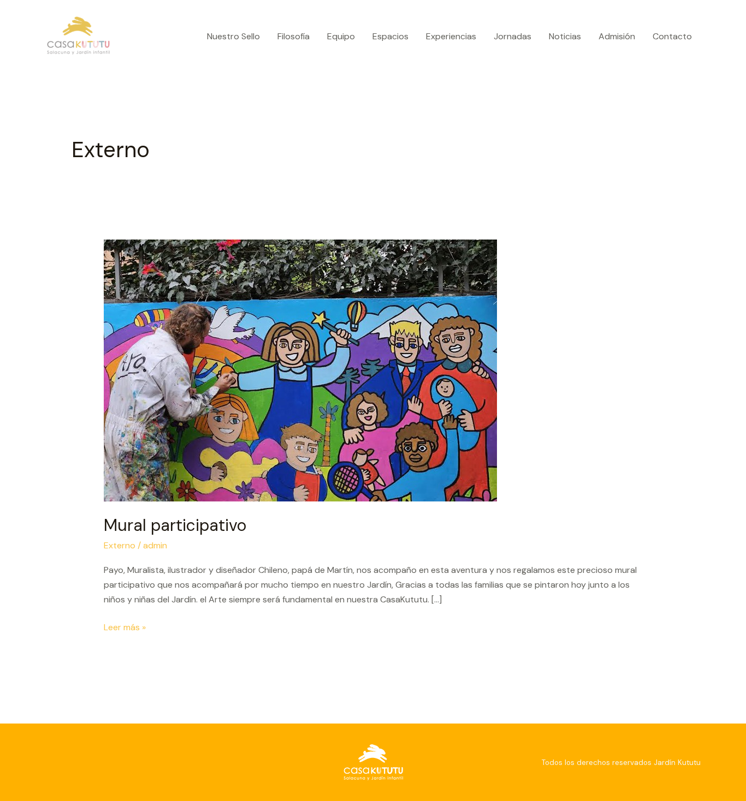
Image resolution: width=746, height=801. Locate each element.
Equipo (341, 36)
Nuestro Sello (233, 36)
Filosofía (293, 36)
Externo (119, 545)
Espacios (390, 36)
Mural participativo (175, 525)
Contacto (672, 36)
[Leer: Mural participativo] (300, 369)
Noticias (565, 36)
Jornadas (512, 36)
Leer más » (125, 626)
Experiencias (451, 36)
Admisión (617, 36)
